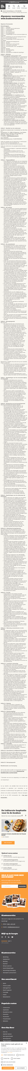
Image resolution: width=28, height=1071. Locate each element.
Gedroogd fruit (7, 988)
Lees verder (9, 1052)
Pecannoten (6, 1016)
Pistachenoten (7, 1019)
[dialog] (14, 1056)
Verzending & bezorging (9, 970)
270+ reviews (5, 943)
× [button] (26, 1043)
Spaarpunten (6, 959)
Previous (22, 815)
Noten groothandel (8, 1036)
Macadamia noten (7, 1012)
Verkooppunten (7, 1038)
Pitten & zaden (7, 985)
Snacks (4, 994)
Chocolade (5, 992)
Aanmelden (22, 886)
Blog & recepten (7, 1041)
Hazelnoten (6, 1010)
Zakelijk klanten (7, 1034)
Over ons (5, 1032)
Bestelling (5, 957)
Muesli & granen (7, 990)
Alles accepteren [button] (7, 1068)
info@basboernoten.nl (13, 136)
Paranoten (5, 1014)
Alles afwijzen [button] (21, 1068)
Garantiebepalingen (8, 968)
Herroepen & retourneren (9, 972)
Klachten (5, 963)
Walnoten (5, 1021)
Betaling (5, 961)
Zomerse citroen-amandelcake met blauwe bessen (13, 834)
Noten (4, 983)
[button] (14, 1065)
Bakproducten (6, 997)
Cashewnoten (6, 1007)
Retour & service (7, 966)
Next (26, 815)
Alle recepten (8, 842)
